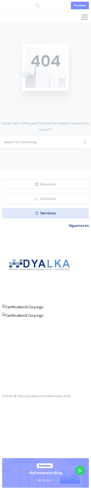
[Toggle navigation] (84, 17)
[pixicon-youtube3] (45, 237)
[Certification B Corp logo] (22, 307)
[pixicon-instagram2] (36, 237)
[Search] (85, 142)
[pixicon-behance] (65, 237)
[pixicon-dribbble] (55, 237)
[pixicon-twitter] (26, 237)
